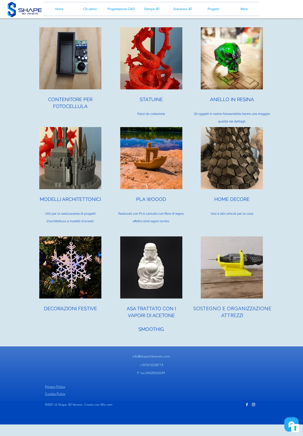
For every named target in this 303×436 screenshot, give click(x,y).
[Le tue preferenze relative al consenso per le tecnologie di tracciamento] (295, 428)
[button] (70, 58)
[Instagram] (253, 404)
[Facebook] (247, 404)
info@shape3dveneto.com (151, 356)
